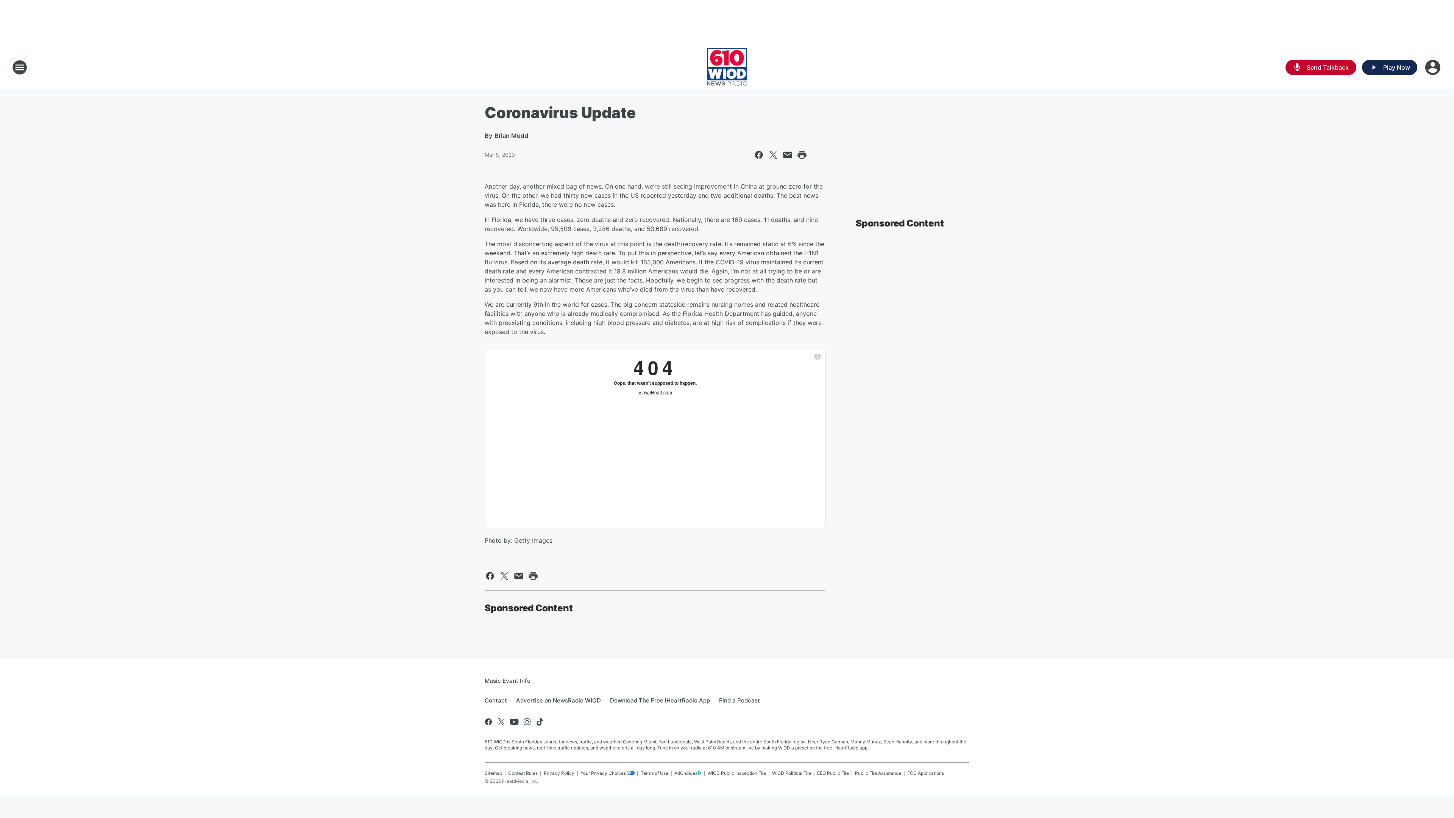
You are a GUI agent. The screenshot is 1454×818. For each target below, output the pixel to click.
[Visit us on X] (501, 721)
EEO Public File (833, 773)
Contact (496, 700)
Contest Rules (523, 773)
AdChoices (685, 773)
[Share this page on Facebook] (759, 155)
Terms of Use (654, 773)
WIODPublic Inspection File (737, 773)
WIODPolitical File (791, 773)
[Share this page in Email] (787, 155)
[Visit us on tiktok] (539, 721)
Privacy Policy (559, 773)
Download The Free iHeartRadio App (660, 700)
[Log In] (1433, 67)
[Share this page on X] (773, 155)
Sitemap (493, 773)
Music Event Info (507, 680)
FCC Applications (925, 773)
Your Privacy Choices (603, 773)
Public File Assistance (878, 773)
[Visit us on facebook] (488, 721)
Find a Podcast (739, 700)
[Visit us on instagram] (527, 721)
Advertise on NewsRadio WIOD (558, 700)
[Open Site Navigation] (19, 67)
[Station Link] (727, 67)
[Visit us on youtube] (514, 721)
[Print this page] (802, 155)
